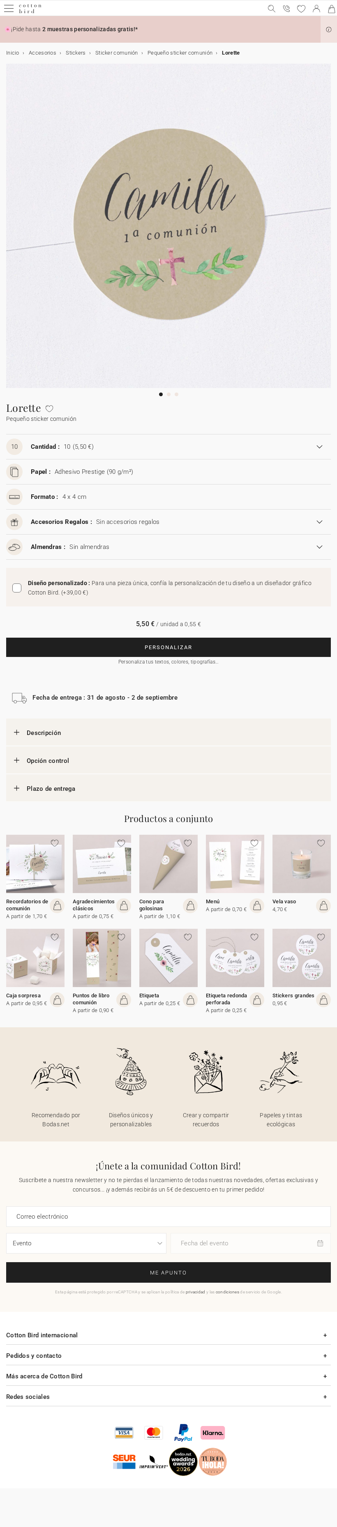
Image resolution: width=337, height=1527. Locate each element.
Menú (212, 901)
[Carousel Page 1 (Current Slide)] (161, 394)
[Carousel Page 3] (176, 394)
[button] (329, 29)
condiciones (227, 1292)
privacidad (195, 1292)
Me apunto (168, 1273)
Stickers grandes (293, 995)
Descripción (44, 733)
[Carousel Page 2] (169, 394)
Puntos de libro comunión (91, 999)
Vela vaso (284, 901)
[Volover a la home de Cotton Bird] (30, 12)
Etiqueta (149, 995)
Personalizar (168, 647)
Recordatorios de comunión (27, 905)
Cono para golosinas (151, 905)
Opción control (48, 761)
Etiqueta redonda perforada (226, 999)
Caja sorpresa (23, 995)
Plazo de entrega (51, 788)
